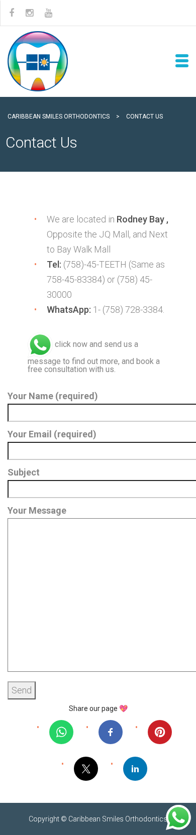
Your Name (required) (53, 396)
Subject (24, 472)
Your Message (37, 510)
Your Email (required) (52, 434)
